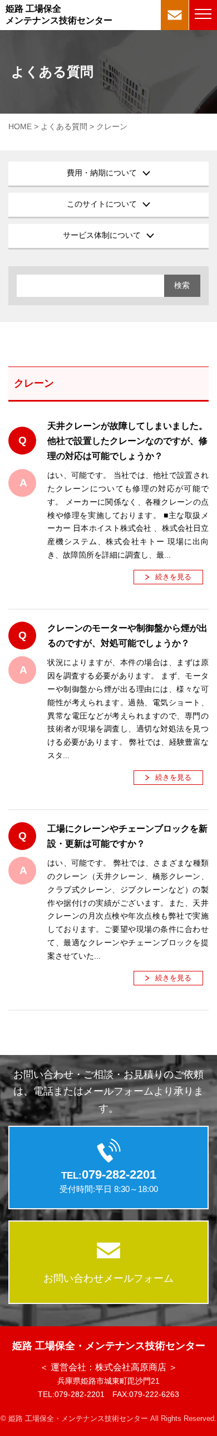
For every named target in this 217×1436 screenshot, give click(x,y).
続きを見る (173, 577)
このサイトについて (102, 203)
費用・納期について (102, 172)
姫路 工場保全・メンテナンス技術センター (108, 1345)
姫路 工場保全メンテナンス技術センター (59, 14)
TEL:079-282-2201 (71, 1394)
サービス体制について (102, 235)
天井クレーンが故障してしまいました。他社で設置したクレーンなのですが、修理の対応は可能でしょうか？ (127, 441)
